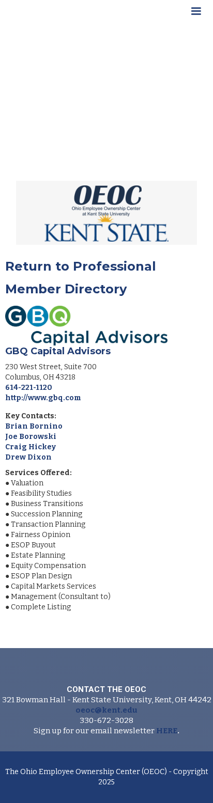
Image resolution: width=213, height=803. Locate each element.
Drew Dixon (28, 457)
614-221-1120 (28, 387)
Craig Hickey (30, 447)
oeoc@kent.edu (106, 710)
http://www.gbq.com (43, 397)
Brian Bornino (34, 426)
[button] (196, 13)
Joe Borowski (30, 436)
